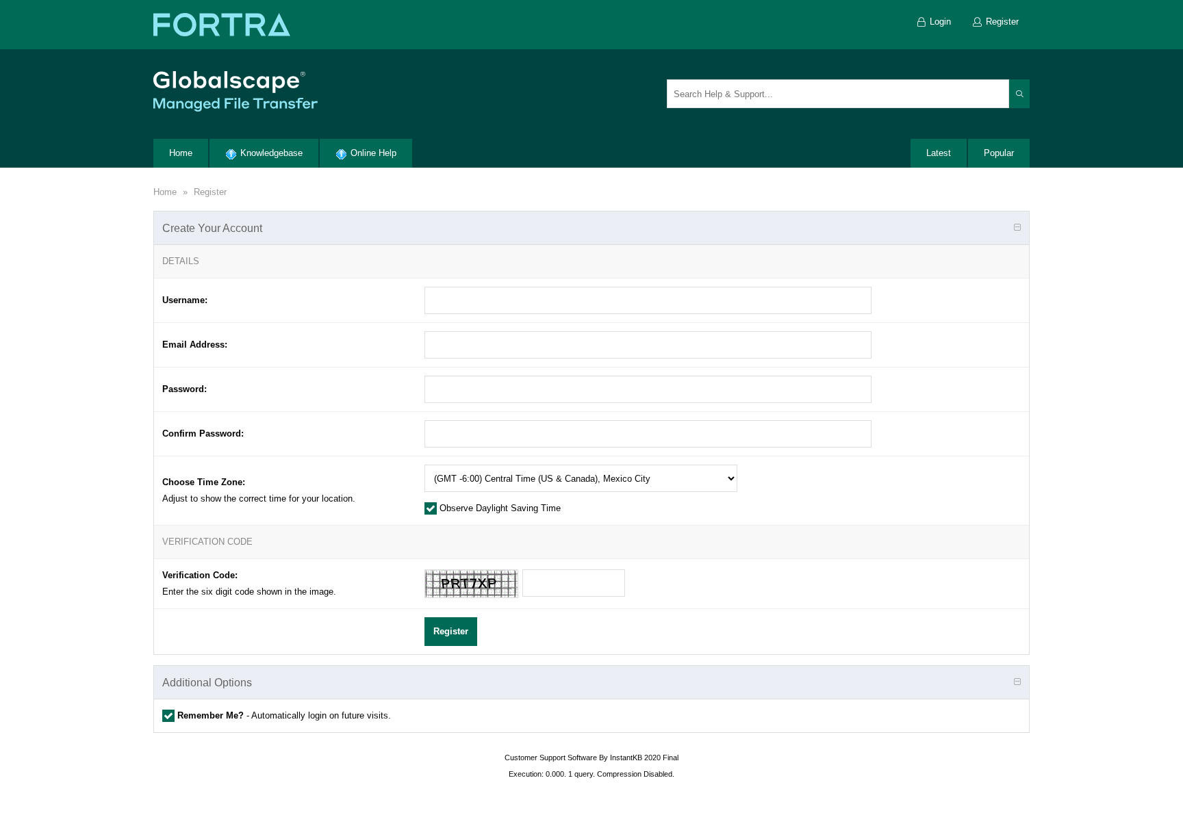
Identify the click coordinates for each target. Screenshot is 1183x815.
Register (210, 192)
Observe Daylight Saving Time (499, 508)
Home (165, 192)
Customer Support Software (551, 757)
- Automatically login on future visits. (284, 715)
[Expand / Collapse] (1017, 228)
